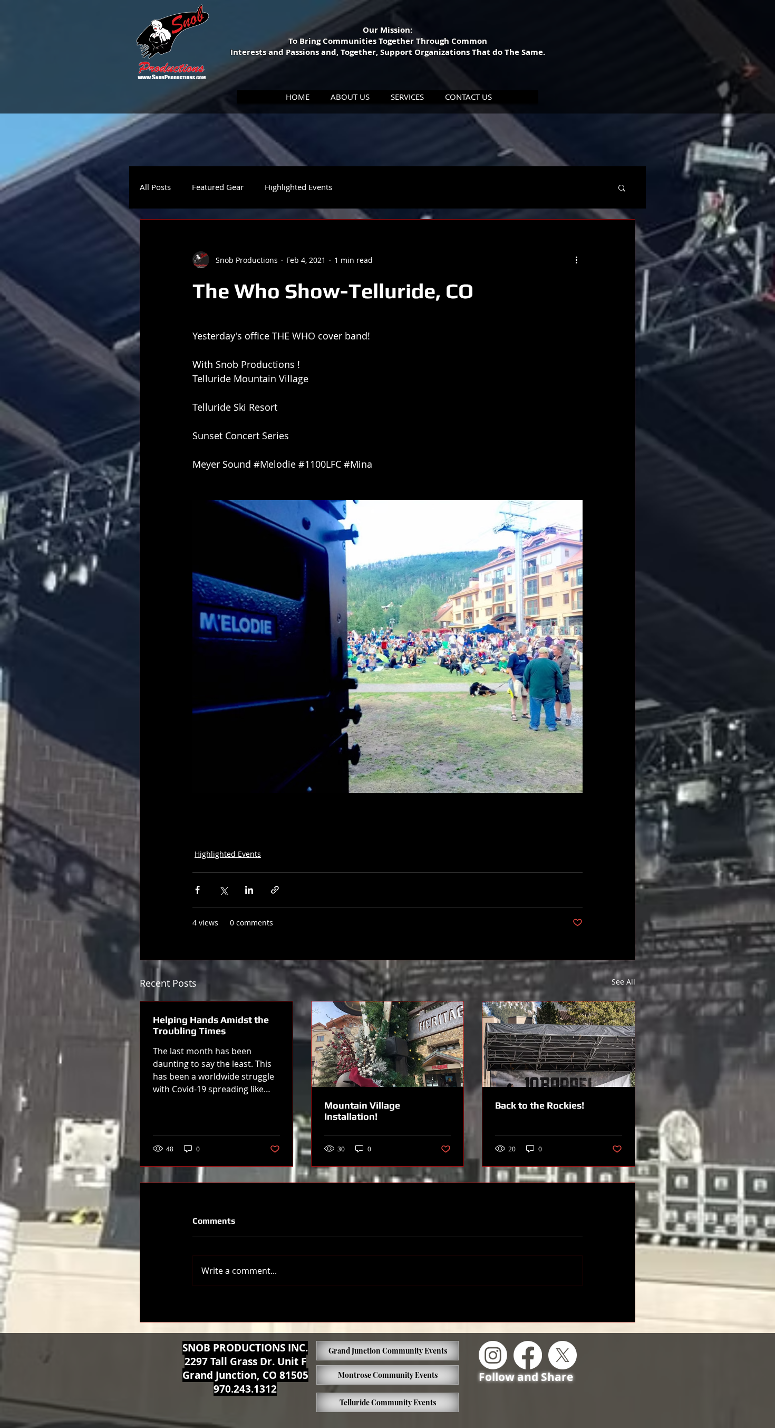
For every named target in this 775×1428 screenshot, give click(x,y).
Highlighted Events (298, 187)
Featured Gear (218, 187)
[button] (350, 97)
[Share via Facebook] (197, 890)
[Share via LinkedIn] (249, 890)
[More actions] (576, 259)
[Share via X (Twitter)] (223, 890)
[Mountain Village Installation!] (388, 1044)
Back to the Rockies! (539, 1105)
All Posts (155, 187)
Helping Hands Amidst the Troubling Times (211, 1025)
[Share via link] (275, 890)
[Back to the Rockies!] (558, 1044)
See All (623, 982)
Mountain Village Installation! (362, 1111)
